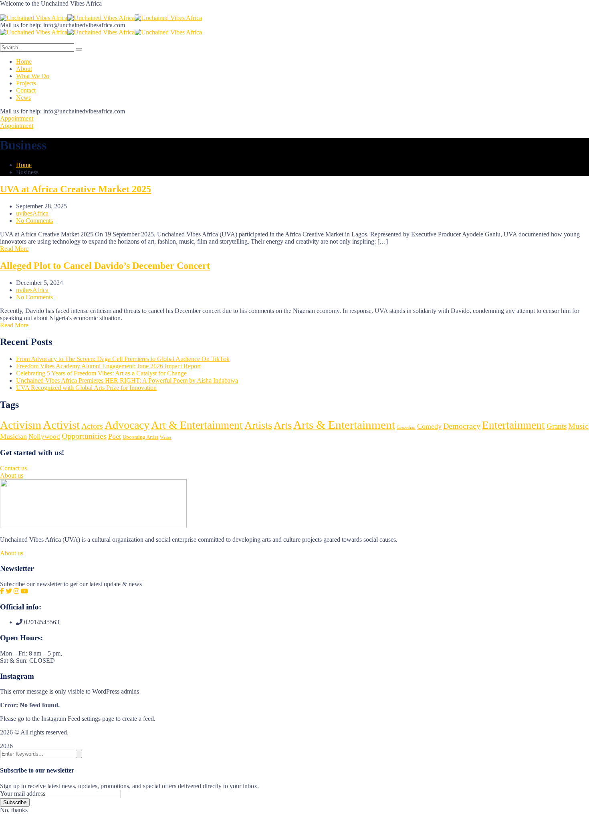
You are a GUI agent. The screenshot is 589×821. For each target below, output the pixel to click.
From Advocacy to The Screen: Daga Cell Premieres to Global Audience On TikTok (123, 358)
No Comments (34, 220)
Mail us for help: (21, 25)
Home (24, 164)
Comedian (406, 427)
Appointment (16, 118)
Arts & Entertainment (344, 424)
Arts (283, 425)
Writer (165, 437)
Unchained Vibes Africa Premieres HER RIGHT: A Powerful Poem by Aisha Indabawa (127, 380)
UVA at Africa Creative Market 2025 (75, 189)
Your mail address (22, 793)
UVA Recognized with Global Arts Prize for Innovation (86, 387)
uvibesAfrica (32, 213)
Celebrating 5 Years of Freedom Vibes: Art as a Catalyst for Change (101, 373)
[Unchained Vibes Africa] (33, 17)
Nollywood (44, 436)
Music (578, 426)
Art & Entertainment (197, 425)
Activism (20, 425)
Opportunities (84, 436)
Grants (557, 426)
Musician (13, 436)
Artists (258, 425)
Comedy (429, 426)
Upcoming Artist (140, 437)
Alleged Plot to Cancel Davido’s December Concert (105, 265)
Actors (92, 426)
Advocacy (127, 425)
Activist (61, 424)
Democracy (461, 426)
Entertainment (513, 425)
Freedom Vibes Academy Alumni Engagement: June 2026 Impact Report (108, 366)
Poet (114, 436)
